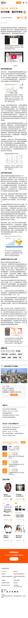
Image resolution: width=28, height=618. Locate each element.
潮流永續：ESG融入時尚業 (8, 435)
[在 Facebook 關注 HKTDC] (2, 591)
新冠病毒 (15, 357)
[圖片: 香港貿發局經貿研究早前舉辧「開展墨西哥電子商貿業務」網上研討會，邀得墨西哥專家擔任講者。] (14, 40)
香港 (13, 351)
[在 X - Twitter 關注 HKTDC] (4, 591)
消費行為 (20, 354)
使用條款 (3, 580)
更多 (23, 442)
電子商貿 (18, 351)
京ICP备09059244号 (5, 585)
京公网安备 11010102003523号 (18, 586)
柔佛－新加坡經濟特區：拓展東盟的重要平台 (13, 433)
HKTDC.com (4, 571)
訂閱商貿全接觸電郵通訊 (7, 576)
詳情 (14, 395)
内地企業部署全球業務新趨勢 (9, 409)
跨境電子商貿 (4, 354)
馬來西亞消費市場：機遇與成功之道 (11, 427)
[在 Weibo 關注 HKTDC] (9, 591)
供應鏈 (9, 357)
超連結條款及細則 (5, 582)
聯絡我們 (3, 574)
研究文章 (4, 8)
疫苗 (20, 357)
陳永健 (5, 22)
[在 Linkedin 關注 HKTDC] (7, 591)
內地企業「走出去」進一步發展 (10, 411)
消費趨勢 (3, 357)
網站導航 (16, 582)
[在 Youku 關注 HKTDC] (17, 591)
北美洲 (8, 351)
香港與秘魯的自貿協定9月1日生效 (10, 415)
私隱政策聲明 (17, 580)
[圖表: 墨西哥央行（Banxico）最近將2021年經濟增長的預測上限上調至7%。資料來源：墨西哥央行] (14, 159)
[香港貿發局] (14, 569)
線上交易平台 (13, 354)
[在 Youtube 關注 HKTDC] (15, 591)
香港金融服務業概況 (7, 413)
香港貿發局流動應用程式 (19, 574)
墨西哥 (3, 351)
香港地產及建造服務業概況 (8, 417)
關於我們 (16, 571)
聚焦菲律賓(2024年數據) (11, 366)
